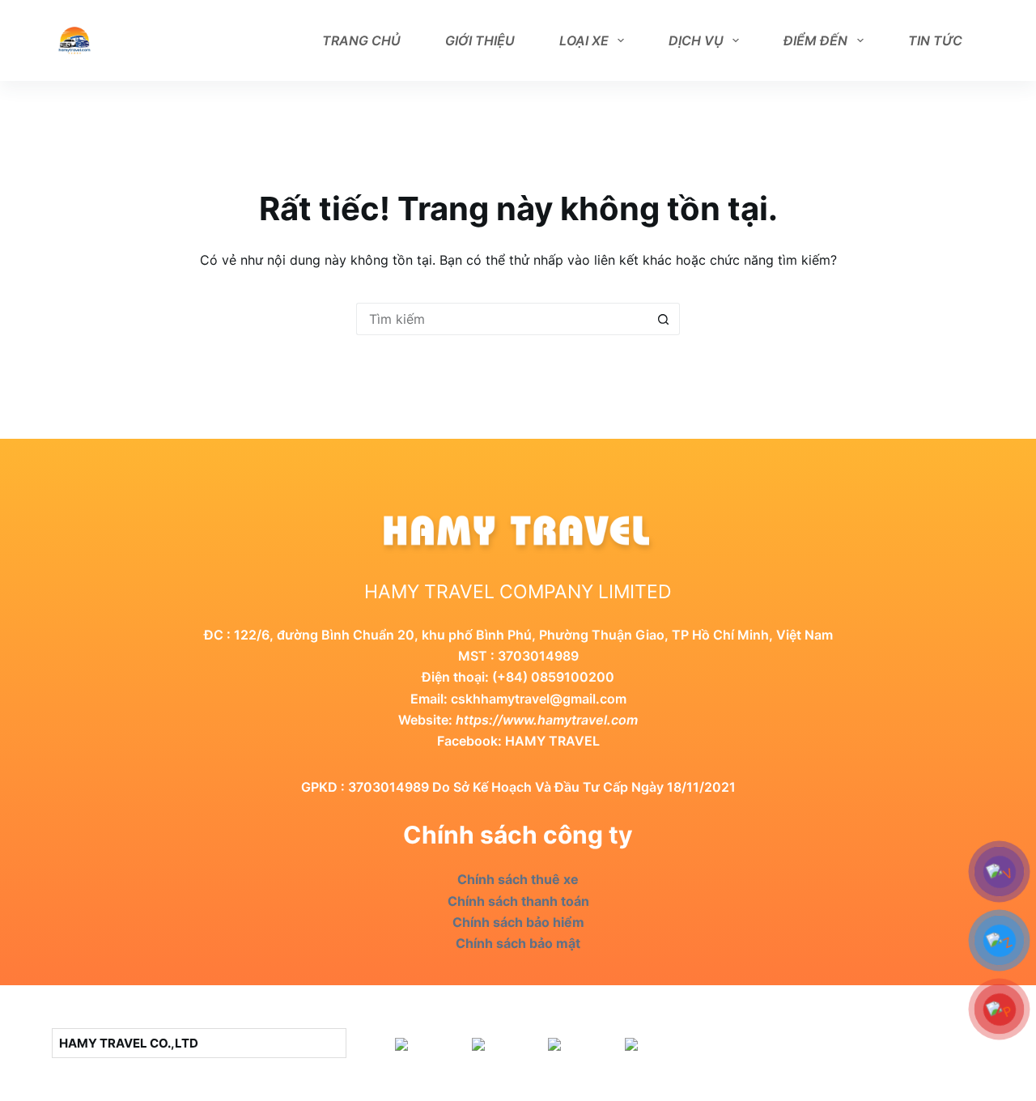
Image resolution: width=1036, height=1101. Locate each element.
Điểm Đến (815, 40)
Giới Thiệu (480, 40)
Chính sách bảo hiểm (518, 922)
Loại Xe (584, 40)
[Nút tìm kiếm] (664, 319)
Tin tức (935, 40)
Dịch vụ (696, 40)
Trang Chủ (361, 40)
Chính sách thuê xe (518, 879)
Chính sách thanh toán (518, 901)
